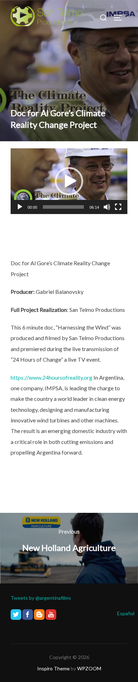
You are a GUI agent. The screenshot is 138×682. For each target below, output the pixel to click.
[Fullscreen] (118, 206)
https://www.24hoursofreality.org (51, 377)
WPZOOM (89, 668)
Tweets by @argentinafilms (41, 598)
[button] (69, 181)
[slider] (63, 207)
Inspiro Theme (53, 668)
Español (125, 613)
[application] (69, 181)
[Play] (19, 206)
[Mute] (106, 206)
